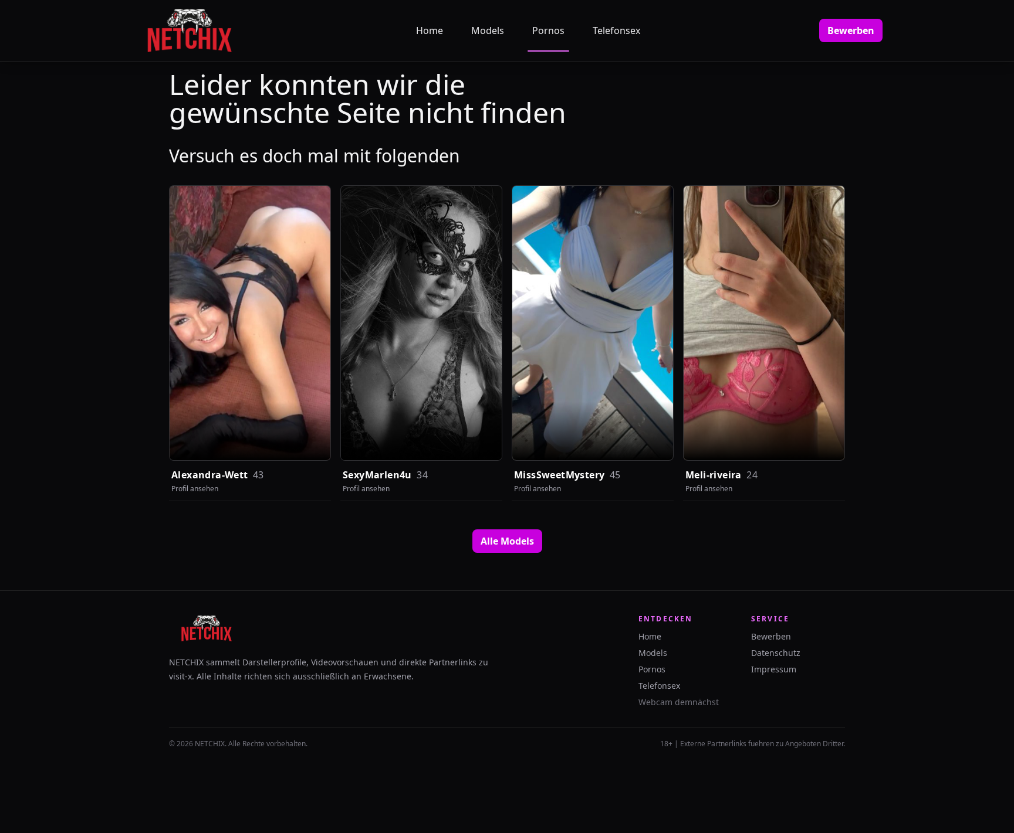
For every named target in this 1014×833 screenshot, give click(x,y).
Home (429, 30)
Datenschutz (775, 652)
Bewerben (850, 30)
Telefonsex (616, 30)
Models (487, 30)
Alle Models (507, 541)
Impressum (773, 669)
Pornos (548, 30)
